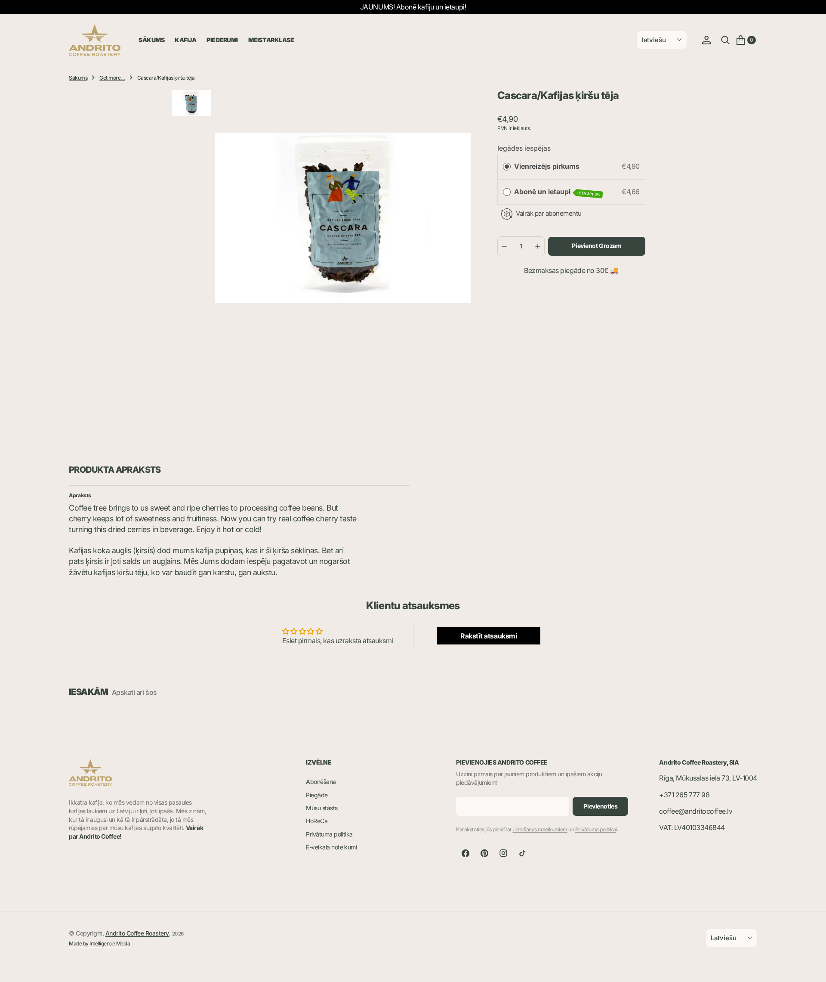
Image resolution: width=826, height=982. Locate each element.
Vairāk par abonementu (549, 213)
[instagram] (503, 853)
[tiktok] (522, 853)
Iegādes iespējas (524, 148)
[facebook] (465, 853)
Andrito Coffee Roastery (137, 933)
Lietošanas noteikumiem (539, 829)
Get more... (112, 77)
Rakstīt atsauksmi (488, 636)
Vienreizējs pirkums (546, 166)
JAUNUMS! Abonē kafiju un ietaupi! (413, 7)
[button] (706, 40)
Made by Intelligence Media (99, 943)
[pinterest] (484, 853)
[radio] (507, 166)
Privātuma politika (595, 829)
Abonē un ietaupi (557, 192)
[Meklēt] (725, 40)
